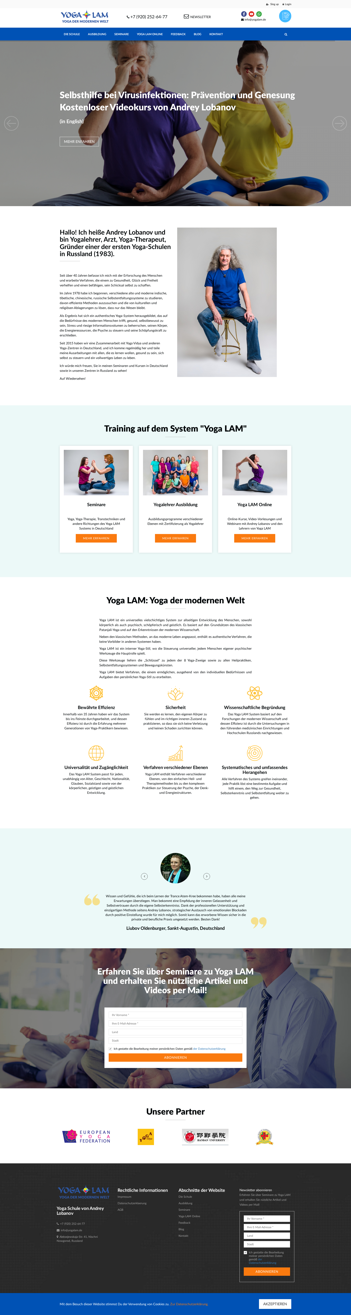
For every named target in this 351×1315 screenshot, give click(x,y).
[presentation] (144, 876)
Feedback (178, 34)
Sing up (274, 4)
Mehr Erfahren (79, 141)
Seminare (121, 34)
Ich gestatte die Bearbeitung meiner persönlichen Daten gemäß (169, 1048)
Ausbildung (97, 34)
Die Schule (72, 34)
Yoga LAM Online (150, 34)
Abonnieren (175, 1057)
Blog (197, 34)
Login (288, 4)
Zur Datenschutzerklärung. (189, 1304)
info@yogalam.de (255, 19)
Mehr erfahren (96, 538)
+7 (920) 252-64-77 (148, 16)
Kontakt (216, 34)
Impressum (124, 1196)
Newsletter (200, 17)
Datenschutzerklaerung (132, 1203)
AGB (120, 1209)
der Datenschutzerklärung (209, 1048)
